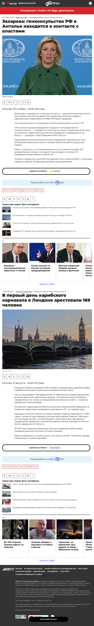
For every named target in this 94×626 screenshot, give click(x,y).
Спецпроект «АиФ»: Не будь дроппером (47, 10)
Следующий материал (48, 619)
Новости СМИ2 (47, 284)
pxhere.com (6, 371)
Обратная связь (39, 571)
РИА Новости (59, 135)
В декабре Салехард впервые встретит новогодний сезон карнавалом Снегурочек (44, 508)
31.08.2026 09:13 (8, 291)
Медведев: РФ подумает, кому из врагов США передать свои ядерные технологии (44, 231)
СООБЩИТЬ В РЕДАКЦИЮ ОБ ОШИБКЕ (28, 574)
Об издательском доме (33, 568)
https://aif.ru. (71, 606)
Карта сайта (64, 571)
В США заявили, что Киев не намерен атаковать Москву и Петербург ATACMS (42, 215)
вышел (47, 436)
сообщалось (27, 149)
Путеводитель (52, 571)
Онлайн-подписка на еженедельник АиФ (60, 568)
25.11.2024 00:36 (8, 17)
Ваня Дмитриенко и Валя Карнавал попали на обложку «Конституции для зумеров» (45, 500)
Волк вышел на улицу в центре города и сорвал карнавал (35, 492)
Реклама (18, 568)
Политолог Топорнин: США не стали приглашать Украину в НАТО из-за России (43, 223)
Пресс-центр (83, 568)
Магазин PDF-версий (23, 571)
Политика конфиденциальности (27, 610)
